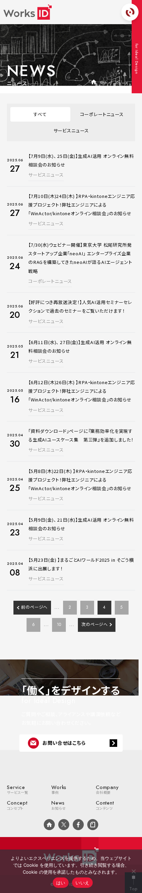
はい (60, 882)
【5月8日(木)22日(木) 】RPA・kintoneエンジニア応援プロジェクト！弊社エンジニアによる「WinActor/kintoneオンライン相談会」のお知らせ (80, 480)
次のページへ (94, 624)
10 (59, 624)
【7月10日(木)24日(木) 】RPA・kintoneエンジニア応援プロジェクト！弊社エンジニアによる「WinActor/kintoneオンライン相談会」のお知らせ (81, 205)
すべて (40, 114)
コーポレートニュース (102, 114)
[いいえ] (133, 871)
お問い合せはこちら (63, 742)
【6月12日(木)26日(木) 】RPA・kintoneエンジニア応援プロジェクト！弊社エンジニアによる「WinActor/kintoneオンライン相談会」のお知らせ (81, 391)
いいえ (82, 882)
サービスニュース (71, 130)
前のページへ (34, 607)
